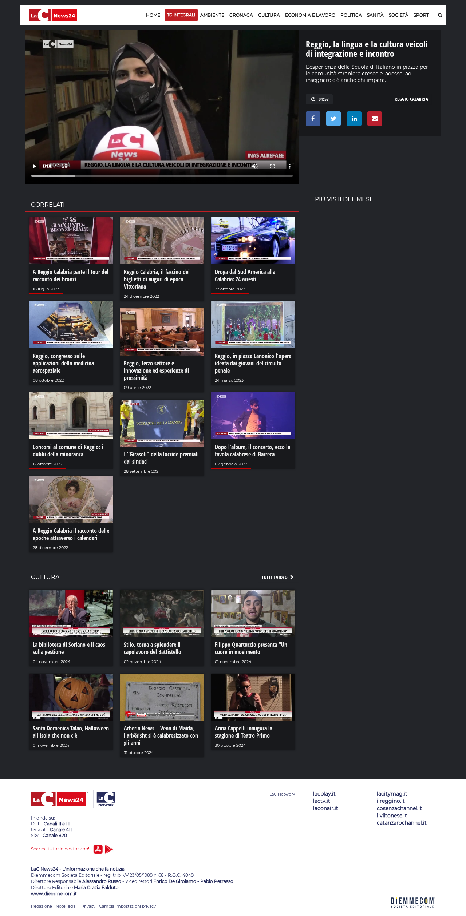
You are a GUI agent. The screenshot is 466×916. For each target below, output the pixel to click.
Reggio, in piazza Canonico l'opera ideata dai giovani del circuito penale (253, 363)
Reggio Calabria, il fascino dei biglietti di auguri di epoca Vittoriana (157, 279)
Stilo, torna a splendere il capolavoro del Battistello (152, 648)
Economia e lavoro (310, 15)
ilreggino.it (391, 801)
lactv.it (321, 801)
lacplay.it (324, 793)
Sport (421, 15)
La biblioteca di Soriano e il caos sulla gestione (69, 648)
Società (398, 15)
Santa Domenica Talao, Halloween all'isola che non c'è (71, 731)
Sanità (375, 15)
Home (153, 15)
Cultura (269, 15)
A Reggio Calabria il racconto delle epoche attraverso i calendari (71, 534)
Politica (351, 15)
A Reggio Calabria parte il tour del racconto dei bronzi (70, 275)
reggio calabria (411, 99)
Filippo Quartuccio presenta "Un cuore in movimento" (251, 648)
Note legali (67, 906)
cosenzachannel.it (399, 808)
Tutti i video (275, 577)
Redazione (41, 906)
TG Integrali (181, 14)
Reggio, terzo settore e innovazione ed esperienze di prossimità (156, 370)
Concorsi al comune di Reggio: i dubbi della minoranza (68, 450)
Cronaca (241, 15)
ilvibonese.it (392, 815)
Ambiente (212, 15)
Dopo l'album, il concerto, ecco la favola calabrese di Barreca (252, 450)
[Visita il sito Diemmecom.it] (413, 912)
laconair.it (325, 808)
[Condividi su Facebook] (311, 120)
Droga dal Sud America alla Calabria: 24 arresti (245, 275)
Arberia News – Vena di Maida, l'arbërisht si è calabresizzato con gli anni (161, 735)
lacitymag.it (392, 793)
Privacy (88, 906)
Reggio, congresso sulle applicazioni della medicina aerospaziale (63, 363)
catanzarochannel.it (402, 823)
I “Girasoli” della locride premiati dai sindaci (161, 457)
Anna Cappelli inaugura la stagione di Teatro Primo (243, 731)
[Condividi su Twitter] (332, 120)
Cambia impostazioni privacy (127, 906)
